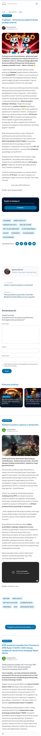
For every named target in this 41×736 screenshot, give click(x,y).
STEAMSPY (15, 233)
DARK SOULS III (20, 220)
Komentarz (5, 323)
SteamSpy (29, 159)
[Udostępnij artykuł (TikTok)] (25, 243)
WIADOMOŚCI (12, 12)
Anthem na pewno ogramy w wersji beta (20, 424)
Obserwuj (20, 207)
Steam (4, 139)
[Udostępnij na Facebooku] (17, 243)
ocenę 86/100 (16, 152)
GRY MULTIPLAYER (10, 602)
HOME (3, 12)
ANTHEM (6, 598)
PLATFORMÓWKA (28, 229)
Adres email (5, 355)
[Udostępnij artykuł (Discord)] (34, 243)
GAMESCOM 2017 (10, 225)
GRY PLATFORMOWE (11, 229)
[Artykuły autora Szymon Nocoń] (7, 272)
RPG (15, 607)
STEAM (5, 233)
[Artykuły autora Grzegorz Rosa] (4, 430)
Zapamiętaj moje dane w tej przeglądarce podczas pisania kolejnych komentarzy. (20, 365)
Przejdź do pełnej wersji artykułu (19, 627)
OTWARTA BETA (26, 602)
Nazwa (4, 347)
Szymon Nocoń (11, 27)
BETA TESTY (17, 598)
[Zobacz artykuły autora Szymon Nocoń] (4, 28)
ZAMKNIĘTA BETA (27, 607)
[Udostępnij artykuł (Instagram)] (21, 243)
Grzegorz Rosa (11, 429)
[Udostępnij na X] (30, 243)
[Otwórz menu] (37, 4)
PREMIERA (7, 607)
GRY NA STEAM (25, 225)
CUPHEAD (7, 220)
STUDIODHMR (28, 233)
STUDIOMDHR (8, 237)
